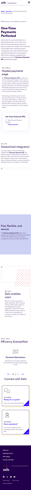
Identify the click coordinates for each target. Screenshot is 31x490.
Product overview (13, 124)
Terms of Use (15, 480)
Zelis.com (5, 450)
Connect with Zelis (8, 460)
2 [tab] (15, 374)
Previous (9, 374)
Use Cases (9, 11)
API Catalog (6, 456)
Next (22, 374)
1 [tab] (13, 374)
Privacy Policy (6, 480)
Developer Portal (8, 453)
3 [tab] (18, 374)
